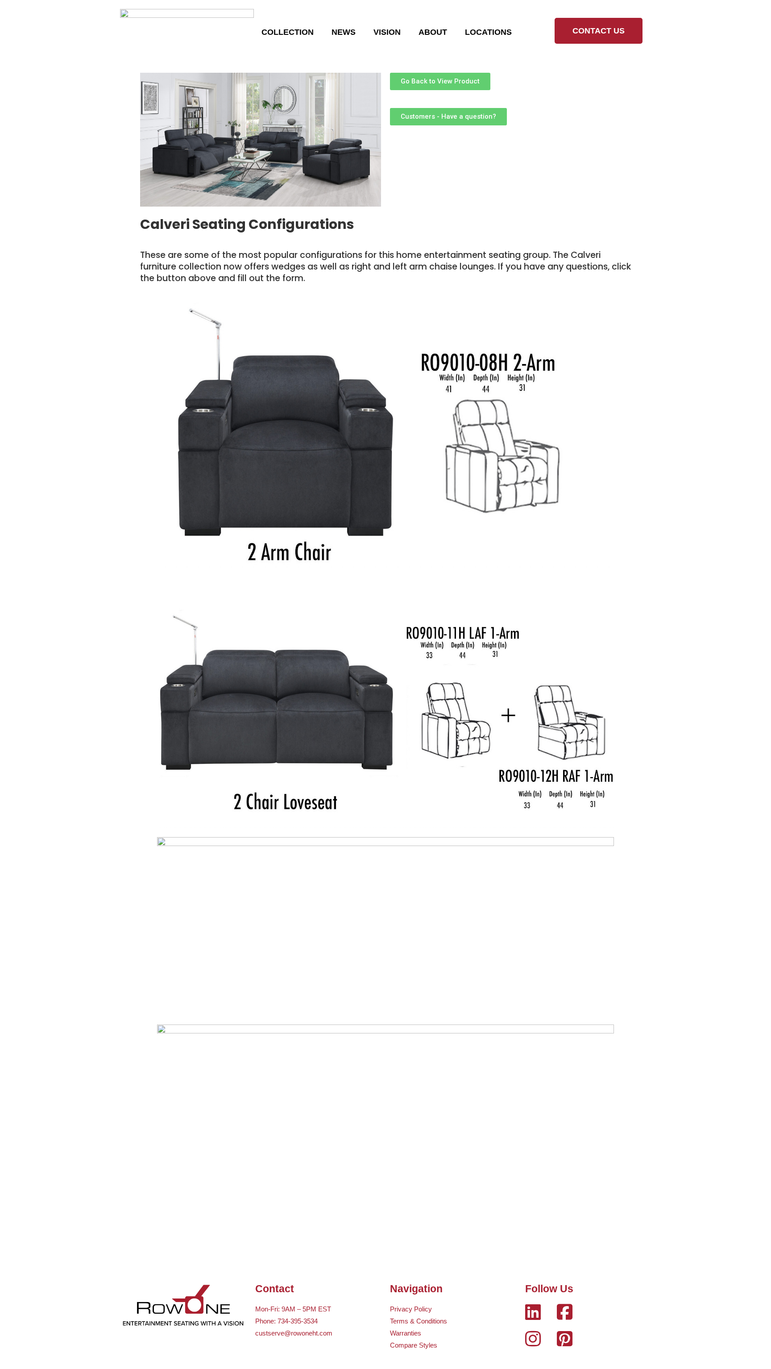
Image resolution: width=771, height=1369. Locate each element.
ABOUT (433, 32)
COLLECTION (287, 32)
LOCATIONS (488, 32)
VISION (387, 32)
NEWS (344, 32)
